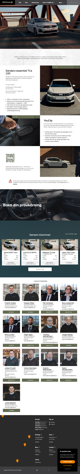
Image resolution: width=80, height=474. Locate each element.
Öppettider (37, 442)
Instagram (53, 424)
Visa (15, 184)
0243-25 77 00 (43, 422)
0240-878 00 (44, 427)
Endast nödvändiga (67, 465)
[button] (21, 99)
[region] (16, 440)
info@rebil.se (41, 429)
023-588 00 (43, 424)
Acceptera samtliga (67, 461)
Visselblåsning (38, 462)
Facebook (53, 422)
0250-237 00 (43, 425)
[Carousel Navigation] (77, 67)
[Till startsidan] (7, 2)
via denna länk (27, 168)
